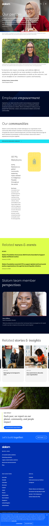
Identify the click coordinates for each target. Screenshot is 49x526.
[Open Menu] (45, 4)
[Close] (47, 515)
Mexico (4, 492)
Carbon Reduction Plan (34, 496)
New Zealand (5, 497)
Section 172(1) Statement (35, 494)
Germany (4, 485)
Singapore (4, 500)
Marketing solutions (7, 457)
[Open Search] (41, 4)
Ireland (4, 487)
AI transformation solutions (9, 454)
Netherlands (5, 495)
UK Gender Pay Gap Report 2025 (37, 491)
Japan (3, 490)
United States (5, 505)
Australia (4, 477)
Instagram (31, 482)
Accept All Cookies (28, 523)
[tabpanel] (24, 190)
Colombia (4, 482)
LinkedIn (31, 477)
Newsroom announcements (9, 462)
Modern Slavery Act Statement (36, 489)
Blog (3, 465)
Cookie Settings (19, 523)
